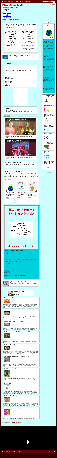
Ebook (7, 197)
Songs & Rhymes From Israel (10, 19)
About (2, 451)
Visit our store (7, 179)
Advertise (13, 451)
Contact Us (7, 451)
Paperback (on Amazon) (9, 199)
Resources (18, 451)
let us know (10, 136)
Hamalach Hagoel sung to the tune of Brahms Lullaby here (19, 111)
